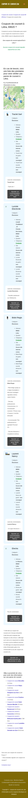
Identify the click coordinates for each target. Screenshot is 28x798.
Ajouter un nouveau (14, 785)
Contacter (19, 139)
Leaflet (10, 108)
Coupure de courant (7, 14)
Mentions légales (18, 780)
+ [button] (5, 88)
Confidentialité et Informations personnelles (14, 782)
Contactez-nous (8, 780)
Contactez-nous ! (6, 765)
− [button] (5, 91)
